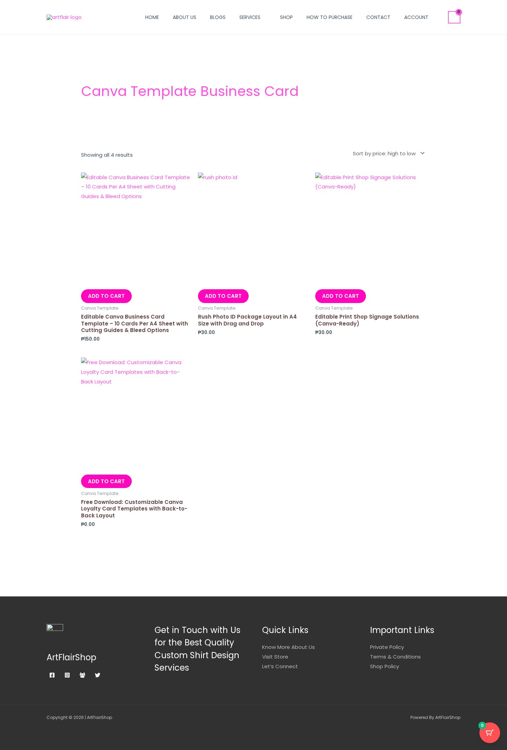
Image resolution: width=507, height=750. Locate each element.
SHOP (286, 17)
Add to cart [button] (106, 296)
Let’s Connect (280, 666)
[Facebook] (52, 675)
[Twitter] (97, 675)
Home (152, 17)
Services (249, 17)
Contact (378, 17)
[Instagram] (67, 675)
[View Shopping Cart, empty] (454, 17)
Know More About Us (288, 647)
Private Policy (387, 647)
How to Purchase (329, 17)
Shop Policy (384, 666)
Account (416, 17)
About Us (184, 17)
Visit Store (275, 656)
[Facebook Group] (82, 675)
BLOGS (218, 17)
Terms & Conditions (395, 656)
